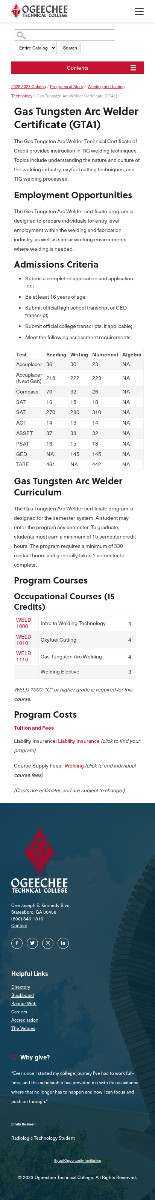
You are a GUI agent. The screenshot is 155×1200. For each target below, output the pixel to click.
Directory (20, 986)
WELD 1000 (23, 623)
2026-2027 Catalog (28, 86)
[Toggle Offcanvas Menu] (139, 11)
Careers (19, 1011)
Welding (74, 765)
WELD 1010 (23, 640)
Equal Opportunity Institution (77, 1160)
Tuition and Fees (34, 727)
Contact (19, 925)
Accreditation (24, 1019)
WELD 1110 (23, 656)
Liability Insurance (79, 741)
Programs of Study (67, 86)
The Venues (23, 1028)
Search (70, 47)
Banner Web (23, 1003)
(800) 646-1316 (27, 918)
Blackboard (22, 995)
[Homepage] (39, 11)
